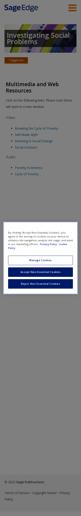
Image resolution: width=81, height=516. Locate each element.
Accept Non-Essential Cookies (40, 272)
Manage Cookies (40, 260)
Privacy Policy (49, 244)
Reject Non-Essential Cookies (40, 284)
